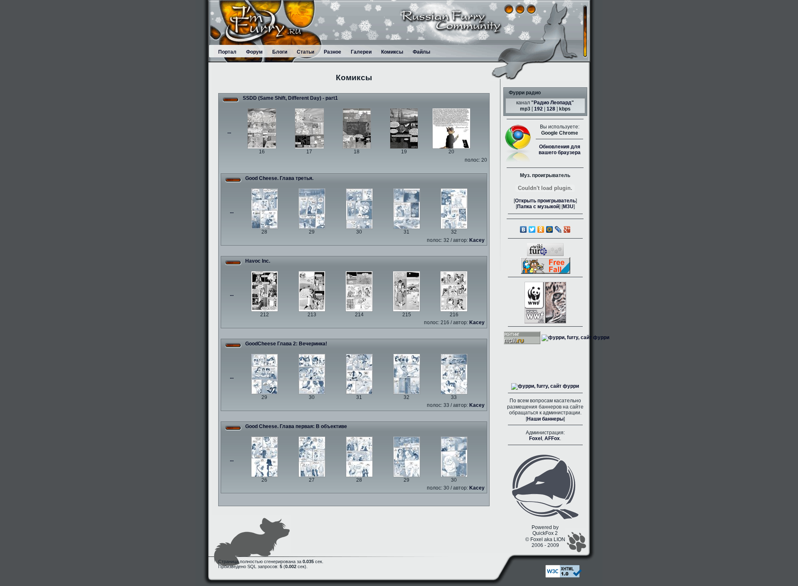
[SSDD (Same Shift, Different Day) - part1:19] (404, 128)
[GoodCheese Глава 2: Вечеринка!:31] (359, 374)
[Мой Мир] (549, 229)
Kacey (477, 240)
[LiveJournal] (558, 229)
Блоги (279, 52)
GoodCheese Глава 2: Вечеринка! (286, 344)
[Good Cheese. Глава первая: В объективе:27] (311, 456)
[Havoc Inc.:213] (311, 291)
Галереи (361, 52)
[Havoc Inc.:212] (264, 291)
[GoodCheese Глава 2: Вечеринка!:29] (264, 374)
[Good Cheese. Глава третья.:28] (264, 209)
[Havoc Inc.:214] (359, 291)
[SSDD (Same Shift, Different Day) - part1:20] (451, 128)
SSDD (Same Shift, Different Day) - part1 (290, 98)
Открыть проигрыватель (545, 201)
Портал (227, 52)
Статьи (305, 52)
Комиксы (392, 52)
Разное (332, 52)
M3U (568, 206)
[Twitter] (532, 229)
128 (551, 109)
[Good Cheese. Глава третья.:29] (311, 209)
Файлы (421, 52)
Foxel (535, 438)
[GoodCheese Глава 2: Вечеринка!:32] (406, 374)
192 (538, 109)
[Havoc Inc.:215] (406, 291)
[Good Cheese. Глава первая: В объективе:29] (406, 456)
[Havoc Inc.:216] (454, 291)
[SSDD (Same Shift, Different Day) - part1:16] (261, 128)
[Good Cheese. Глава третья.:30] (359, 209)
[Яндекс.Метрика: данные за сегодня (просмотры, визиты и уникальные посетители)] (545, 386)
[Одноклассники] (541, 229)
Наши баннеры (545, 419)
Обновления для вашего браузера (560, 149)
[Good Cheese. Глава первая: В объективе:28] (359, 456)
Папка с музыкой (538, 206)
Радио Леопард (552, 103)
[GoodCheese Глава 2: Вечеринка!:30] (311, 374)
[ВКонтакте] (523, 229)
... (229, 132)
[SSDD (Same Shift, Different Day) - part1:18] (356, 128)
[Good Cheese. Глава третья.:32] (454, 209)
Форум (254, 52)
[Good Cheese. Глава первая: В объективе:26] (264, 456)
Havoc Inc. (257, 261)
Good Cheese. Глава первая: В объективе (296, 426)
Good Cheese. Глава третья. (279, 178)
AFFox (552, 438)
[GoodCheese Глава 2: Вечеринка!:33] (454, 374)
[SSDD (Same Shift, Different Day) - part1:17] (309, 128)
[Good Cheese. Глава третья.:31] (406, 209)
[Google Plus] (567, 229)
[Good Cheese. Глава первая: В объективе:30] (454, 456)
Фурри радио (525, 93)
